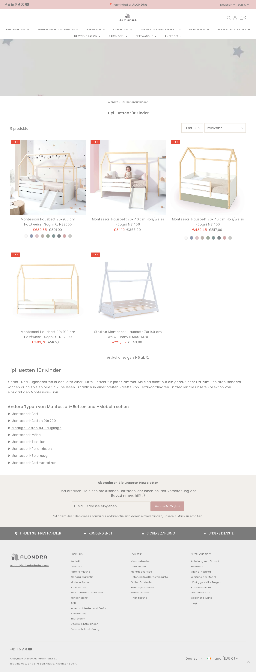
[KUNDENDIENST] (85, 533)
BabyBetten (121, 29)
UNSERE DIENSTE (221, 533)
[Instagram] (9, 4)
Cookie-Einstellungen (85, 624)
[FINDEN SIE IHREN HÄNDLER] (16, 533)
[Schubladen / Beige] (42, 236)
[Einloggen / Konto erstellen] (235, 18)
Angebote (172, 36)
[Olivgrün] (208, 238)
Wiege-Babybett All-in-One (56, 29)
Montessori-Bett (24, 414)
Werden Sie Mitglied (167, 506)
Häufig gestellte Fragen (206, 582)
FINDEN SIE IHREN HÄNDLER (40, 533)
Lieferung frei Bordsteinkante (149, 577)
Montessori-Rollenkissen (31, 448)
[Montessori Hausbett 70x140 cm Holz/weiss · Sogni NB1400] (128, 177)
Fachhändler (130, 5)
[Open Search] (229, 18)
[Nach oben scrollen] (248, 661)
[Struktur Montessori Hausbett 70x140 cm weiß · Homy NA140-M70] (128, 290)
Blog (194, 603)
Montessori (197, 29)
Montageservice (141, 572)
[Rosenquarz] (224, 238)
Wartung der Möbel (203, 577)
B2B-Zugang (79, 613)
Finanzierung (139, 598)
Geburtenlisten (200, 592)
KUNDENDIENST (100, 533)
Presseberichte (201, 587)
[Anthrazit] (219, 238)
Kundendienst (79, 598)
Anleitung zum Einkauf (205, 561)
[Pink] (197, 238)
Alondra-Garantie (82, 577)
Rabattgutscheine (142, 587)
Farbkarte (197, 566)
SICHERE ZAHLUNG (161, 533)
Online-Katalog (201, 572)
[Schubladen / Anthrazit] (59, 236)
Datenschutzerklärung (85, 629)
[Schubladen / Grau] (70, 236)
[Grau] (230, 238)
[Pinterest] (16, 4)
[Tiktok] (19, 4)
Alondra (113, 102)
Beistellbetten (16, 29)
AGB (73, 603)
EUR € (242, 5)
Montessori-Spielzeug (29, 455)
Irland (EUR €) (223, 658)
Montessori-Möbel (26, 435)
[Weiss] (186, 238)
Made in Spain (80, 582)
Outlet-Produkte (141, 582)
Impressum (78, 618)
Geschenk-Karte (201, 598)
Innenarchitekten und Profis (88, 608)
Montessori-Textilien (28, 442)
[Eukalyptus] (213, 238)
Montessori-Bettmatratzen (33, 463)
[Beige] (202, 238)
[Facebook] (6, 4)
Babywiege (94, 29)
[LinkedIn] (12, 4)
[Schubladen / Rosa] (37, 236)
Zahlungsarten (140, 592)
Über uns (76, 566)
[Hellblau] (191, 238)
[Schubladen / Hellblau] (31, 236)
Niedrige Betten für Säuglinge (36, 428)
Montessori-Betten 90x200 (33, 421)
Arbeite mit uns (80, 572)
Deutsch (226, 5)
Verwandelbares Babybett (159, 29)
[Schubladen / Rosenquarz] (64, 236)
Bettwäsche (145, 36)
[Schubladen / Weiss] (26, 236)
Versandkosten (141, 561)
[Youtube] (27, 4)
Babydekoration (86, 36)
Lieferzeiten (138, 566)
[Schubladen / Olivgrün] (48, 236)
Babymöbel (117, 36)
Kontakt (75, 561)
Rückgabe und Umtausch (87, 592)
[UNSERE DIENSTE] (205, 533)
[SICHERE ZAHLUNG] (143, 533)
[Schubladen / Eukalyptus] (53, 236)
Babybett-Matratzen (232, 29)
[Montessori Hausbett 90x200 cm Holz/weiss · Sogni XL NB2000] (48, 177)
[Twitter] (22, 4)
